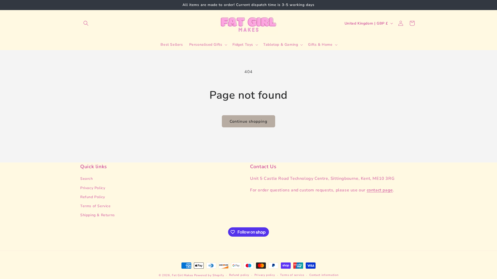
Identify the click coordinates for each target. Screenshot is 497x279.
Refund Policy (92, 197)
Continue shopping (248, 121)
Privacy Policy (92, 187)
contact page (380, 190)
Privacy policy (264, 275)
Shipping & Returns (97, 215)
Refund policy (239, 275)
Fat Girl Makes (182, 275)
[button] (86, 23)
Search (86, 178)
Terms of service (292, 275)
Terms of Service (95, 206)
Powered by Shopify (209, 275)
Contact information (323, 275)
